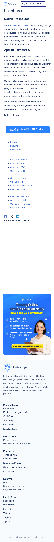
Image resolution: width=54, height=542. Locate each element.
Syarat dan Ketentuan (15, 467)
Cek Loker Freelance (20, 204)
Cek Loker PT (16, 182)
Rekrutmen (15, 150)
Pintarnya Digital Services (17, 444)
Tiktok (6, 522)
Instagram (8, 505)
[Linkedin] (17, 216)
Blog (5, 482)
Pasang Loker (10, 440)
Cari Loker (8, 409)
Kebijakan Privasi (12, 463)
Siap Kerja (8, 420)
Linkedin (7, 509)
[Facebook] (5, 216)
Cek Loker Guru (17, 208)
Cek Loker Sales (18, 164)
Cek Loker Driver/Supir (21, 186)
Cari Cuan (8, 416)
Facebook (8, 501)
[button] (50, 4)
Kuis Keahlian (10, 429)
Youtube (7, 518)
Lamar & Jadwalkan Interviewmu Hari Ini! (26, 129)
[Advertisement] (27, 257)
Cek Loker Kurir (17, 189)
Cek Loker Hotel (18, 200)
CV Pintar (8, 425)
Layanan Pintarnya (13, 490)
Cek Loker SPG (17, 167)
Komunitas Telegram (14, 486)
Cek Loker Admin (18, 160)
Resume (14, 146)
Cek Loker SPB (17, 171)
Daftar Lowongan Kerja (15, 412)
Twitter (7, 513)
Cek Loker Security (19, 196)
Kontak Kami (10, 459)
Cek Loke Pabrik (18, 178)
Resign (13, 142)
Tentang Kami (10, 455)
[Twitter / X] (11, 216)
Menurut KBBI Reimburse (16, 25)
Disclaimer (9, 471)
